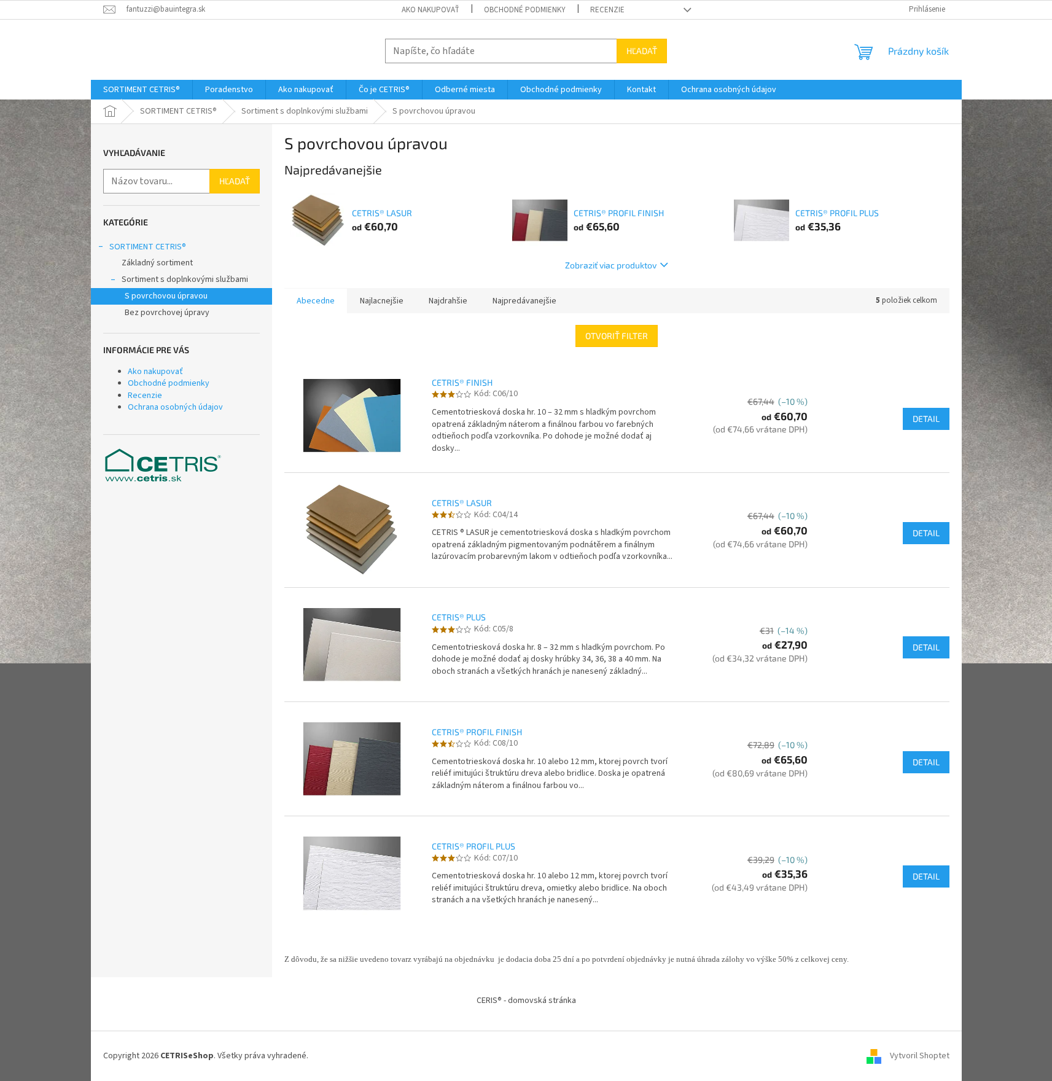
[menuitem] (141, 90)
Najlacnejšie (381, 301)
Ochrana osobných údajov (175, 407)
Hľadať (641, 50)
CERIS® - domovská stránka (526, 1000)
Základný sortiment (157, 263)
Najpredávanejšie (524, 301)
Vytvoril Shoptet (919, 1056)
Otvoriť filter (616, 335)
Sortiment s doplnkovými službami (185, 279)
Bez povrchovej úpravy (167, 312)
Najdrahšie (448, 301)
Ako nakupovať (430, 9)
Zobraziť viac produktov (611, 265)
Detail (926, 418)
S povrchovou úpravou (166, 296)
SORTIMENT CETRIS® (147, 247)
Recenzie (607, 9)
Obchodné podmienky (525, 9)
